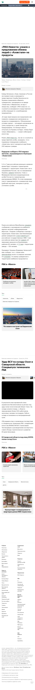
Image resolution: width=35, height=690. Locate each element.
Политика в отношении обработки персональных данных (17, 679)
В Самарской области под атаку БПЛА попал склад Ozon (17, 438)
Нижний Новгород (4, 596)
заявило (24, 240)
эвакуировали (6, 254)
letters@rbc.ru (24, 663)
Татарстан (4, 603)
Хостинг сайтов (19, 609)
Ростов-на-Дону (5, 601)
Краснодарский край (5, 593)
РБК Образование (5, 566)
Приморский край (5, 616)
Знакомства (20, 614)
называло (28, 225)
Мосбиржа (16, 667)
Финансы (4, 559)
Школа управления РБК (20, 628)
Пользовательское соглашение (10, 677)
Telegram (20, 553)
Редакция (20, 587)
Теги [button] (3, 293)
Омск (3, 582)
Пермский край (5, 599)
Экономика (4, 549)
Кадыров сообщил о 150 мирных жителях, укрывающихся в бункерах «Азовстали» (17, 154)
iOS (18, 636)
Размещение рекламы (20, 590)
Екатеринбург (5, 578)
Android (19, 638)
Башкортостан (5, 585)
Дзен (19, 555)
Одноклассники (21, 551)
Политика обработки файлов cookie (11, 681)
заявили (11, 172)
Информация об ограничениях (10, 673)
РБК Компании (20, 622)
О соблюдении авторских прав (10, 675)
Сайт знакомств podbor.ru (20, 618)
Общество (4, 551)
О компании (20, 581)
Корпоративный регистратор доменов (20, 605)
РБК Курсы (20, 624)
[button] (11, 278)
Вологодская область (5, 587)
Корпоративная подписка (21, 568)
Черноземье (5, 607)
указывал (7, 256)
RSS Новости (21, 575)
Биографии (4, 561)
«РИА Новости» (11, 137)
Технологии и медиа (5, 556)
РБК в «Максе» (9, 264)
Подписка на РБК (21, 565)
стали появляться (22, 235)
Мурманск (4, 613)
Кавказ (3, 609)
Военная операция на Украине (10, 43)
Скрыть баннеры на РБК (21, 561)
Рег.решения (20, 612)
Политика (4, 158)
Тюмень (3, 605)
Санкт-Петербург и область (5, 575)
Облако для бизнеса (19, 601)
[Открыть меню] (32, 2)
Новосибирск (5, 580)
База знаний (4, 563)
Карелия (4, 611)
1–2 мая (20, 244)
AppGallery (20, 640)
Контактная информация (20, 584)
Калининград (5, 590)
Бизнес (3, 554)
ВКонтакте (20, 549)
